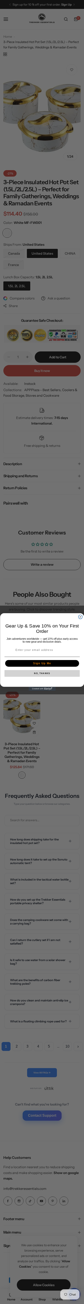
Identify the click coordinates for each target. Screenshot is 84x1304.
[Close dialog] (80, 617)
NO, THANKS (42, 673)
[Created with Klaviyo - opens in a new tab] (42, 689)
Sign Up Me (42, 663)
